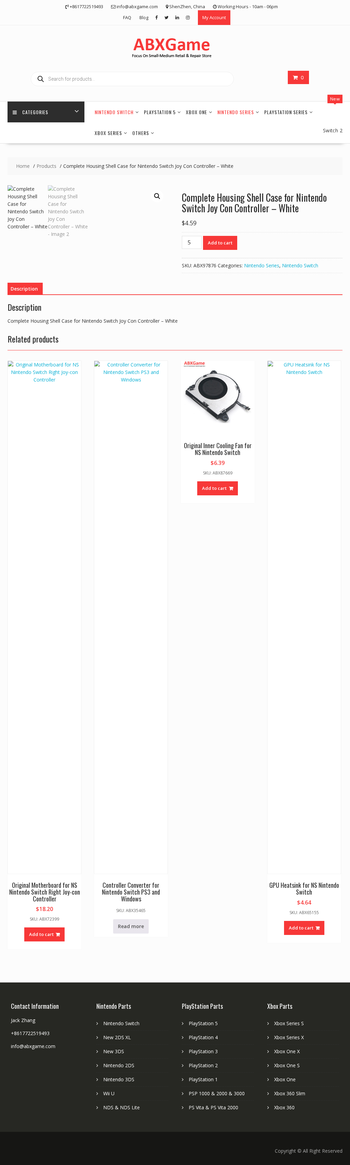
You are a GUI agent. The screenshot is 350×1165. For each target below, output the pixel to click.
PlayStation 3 (203, 1051)
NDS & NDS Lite (121, 1107)
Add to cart (220, 243)
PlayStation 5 (160, 112)
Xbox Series (108, 132)
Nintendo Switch (114, 112)
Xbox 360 (284, 1107)
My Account (214, 17)
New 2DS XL (117, 1037)
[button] (157, 196)
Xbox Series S (289, 1023)
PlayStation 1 (203, 1079)
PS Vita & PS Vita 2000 (213, 1107)
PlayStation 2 (203, 1065)
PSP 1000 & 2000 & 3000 (217, 1093)
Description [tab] (24, 288)
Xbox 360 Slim (289, 1093)
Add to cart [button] (41, 934)
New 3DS (113, 1051)
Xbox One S (287, 1065)
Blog (143, 17)
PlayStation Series (286, 112)
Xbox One (196, 112)
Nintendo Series (235, 112)
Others (140, 132)
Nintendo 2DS (118, 1065)
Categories (35, 112)
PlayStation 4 (203, 1037)
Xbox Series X (289, 1037)
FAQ (127, 17)
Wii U (109, 1093)
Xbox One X (287, 1051)
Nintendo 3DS (118, 1079)
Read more (131, 926)
